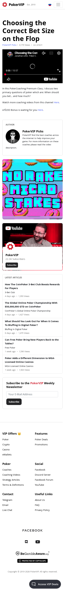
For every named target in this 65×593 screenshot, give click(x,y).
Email (5, 505)
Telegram (7, 500)
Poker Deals (41, 440)
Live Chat (7, 510)
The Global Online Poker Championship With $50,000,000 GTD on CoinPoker (31, 305)
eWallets (7, 455)
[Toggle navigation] (58, 4)
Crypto (6, 445)
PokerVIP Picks (9, 45)
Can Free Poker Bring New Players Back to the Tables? (32, 342)
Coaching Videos (11, 475)
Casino (6, 450)
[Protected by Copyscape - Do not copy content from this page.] (32, 561)
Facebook (40, 470)
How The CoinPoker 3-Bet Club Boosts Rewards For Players (32, 287)
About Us (40, 500)
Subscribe (11, 265)
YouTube (39, 485)
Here (56, 103)
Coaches (6, 470)
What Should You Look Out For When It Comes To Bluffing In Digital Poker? (32, 323)
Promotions (41, 445)
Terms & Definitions (13, 485)
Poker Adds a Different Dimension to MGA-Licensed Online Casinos (30, 360)
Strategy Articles (11, 480)
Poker (5, 440)
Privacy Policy (42, 510)
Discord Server (43, 475)
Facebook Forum (44, 480)
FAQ (37, 505)
